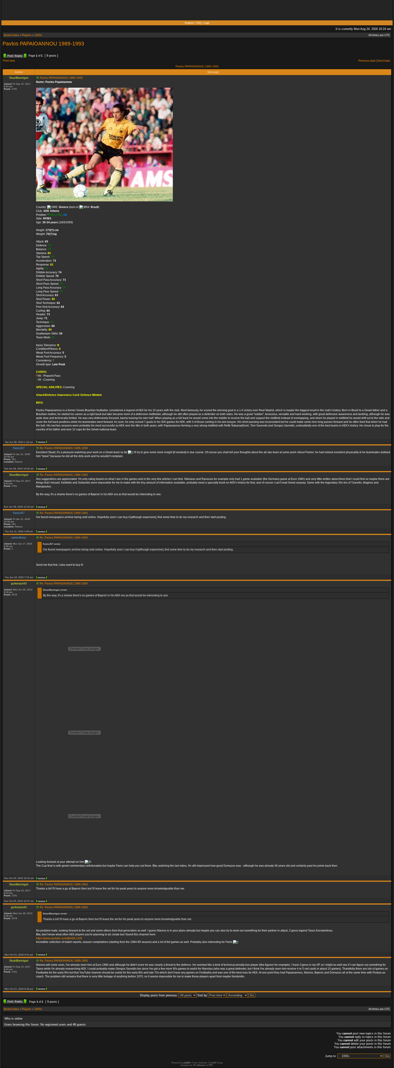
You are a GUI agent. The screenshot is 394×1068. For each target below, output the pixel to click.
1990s (38, 35)
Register (189, 22)
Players (26, 35)
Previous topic (367, 60)
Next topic (384, 60)
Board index (11, 35)
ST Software (199, 1065)
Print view (9, 60)
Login (207, 22)
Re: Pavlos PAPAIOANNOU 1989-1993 (64, 448)
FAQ (198, 22)
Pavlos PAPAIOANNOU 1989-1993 (43, 44)
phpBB (186, 1063)
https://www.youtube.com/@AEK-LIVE (59, 938)
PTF (211, 1065)
